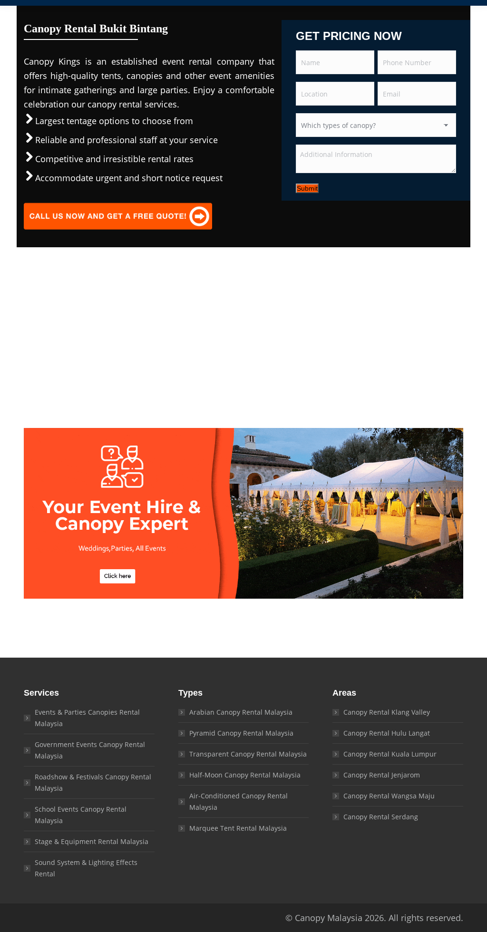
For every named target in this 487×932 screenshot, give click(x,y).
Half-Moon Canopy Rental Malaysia (245, 774)
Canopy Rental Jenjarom (381, 774)
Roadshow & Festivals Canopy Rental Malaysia (93, 782)
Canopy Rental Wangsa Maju (389, 795)
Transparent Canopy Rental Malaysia (248, 753)
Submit (307, 188)
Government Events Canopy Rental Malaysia (90, 750)
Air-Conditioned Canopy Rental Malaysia (238, 801)
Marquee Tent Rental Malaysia (238, 828)
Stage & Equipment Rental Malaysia (91, 841)
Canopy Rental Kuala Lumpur (390, 753)
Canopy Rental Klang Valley (386, 712)
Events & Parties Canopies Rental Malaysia (87, 718)
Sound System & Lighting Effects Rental (86, 868)
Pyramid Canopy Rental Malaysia (241, 733)
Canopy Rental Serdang (380, 816)
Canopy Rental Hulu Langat (386, 733)
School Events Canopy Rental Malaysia (81, 815)
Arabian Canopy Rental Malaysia (240, 712)
